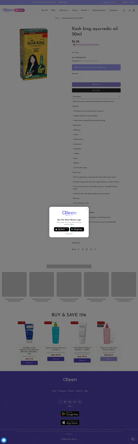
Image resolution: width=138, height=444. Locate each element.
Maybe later (69, 233)
